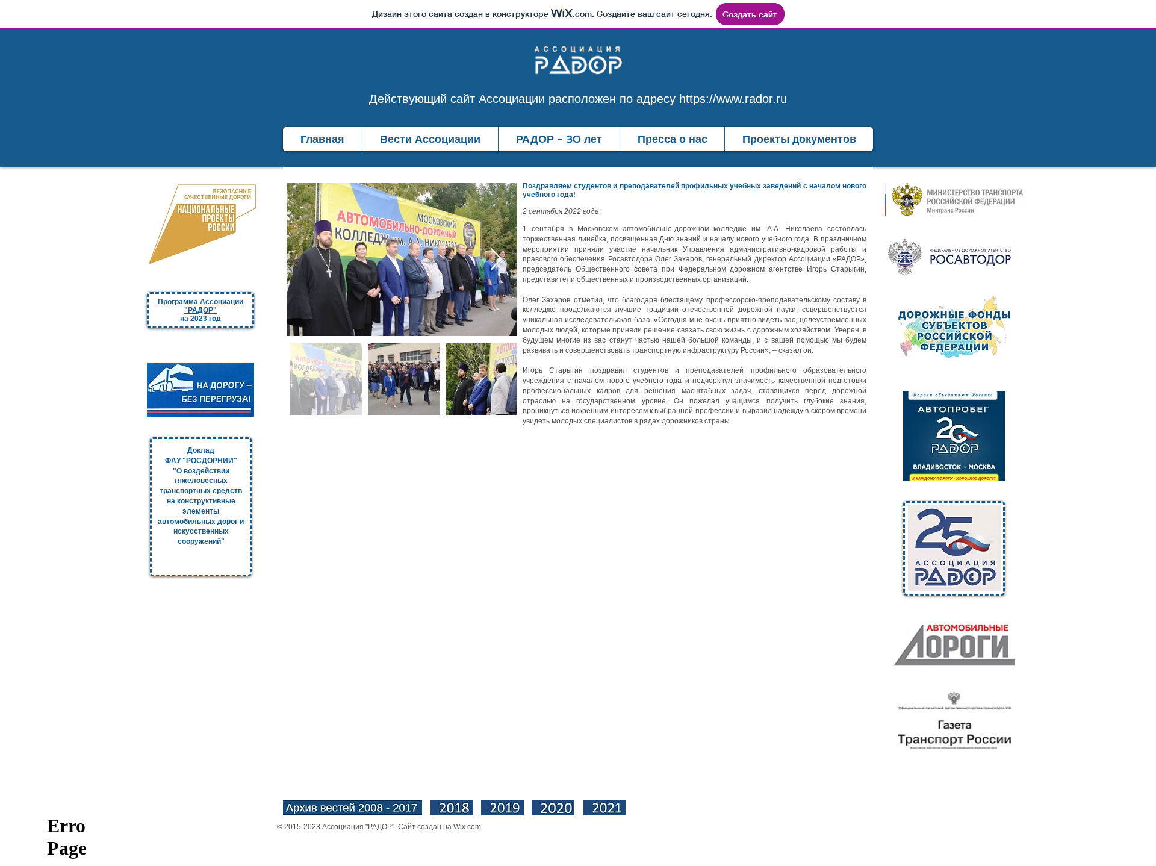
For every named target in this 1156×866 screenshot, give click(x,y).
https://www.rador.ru (733, 98)
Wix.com (467, 827)
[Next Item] (496, 260)
